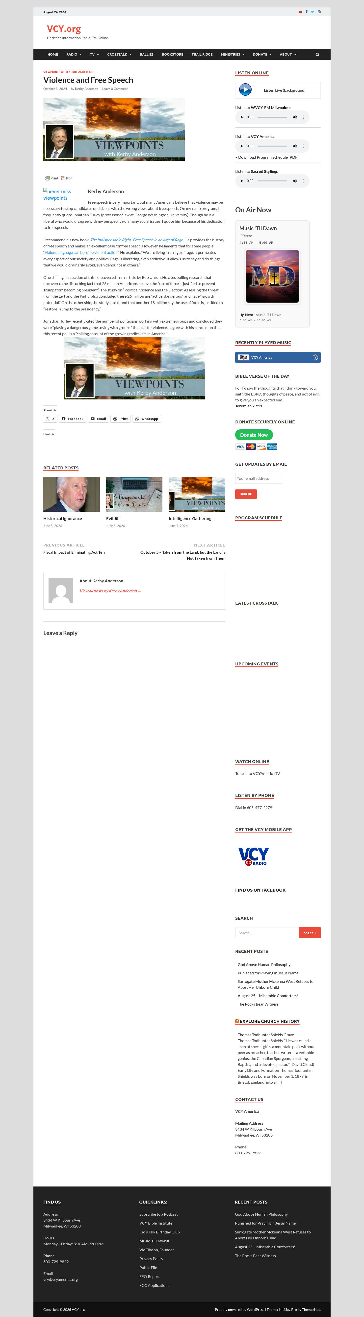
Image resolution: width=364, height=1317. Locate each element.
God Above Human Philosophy (264, 964)
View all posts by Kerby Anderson (110, 590)
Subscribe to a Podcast (158, 1214)
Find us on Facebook (260, 890)
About (286, 54)
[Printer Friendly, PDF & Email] (58, 180)
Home (53, 54)
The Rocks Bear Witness (258, 1004)
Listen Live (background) (285, 90)
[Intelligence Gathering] (197, 512)
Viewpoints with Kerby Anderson (68, 72)
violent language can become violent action (81, 252)
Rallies (147, 54)
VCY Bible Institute (155, 1223)
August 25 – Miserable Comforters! (268, 995)
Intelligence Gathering (190, 518)
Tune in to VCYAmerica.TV (257, 773)
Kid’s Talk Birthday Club (159, 1231)
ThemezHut (311, 1309)
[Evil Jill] (134, 512)
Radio (71, 54)
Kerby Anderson (86, 89)
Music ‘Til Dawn (154, 1240)
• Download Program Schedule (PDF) (267, 157)
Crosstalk (117, 54)
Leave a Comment (115, 89)
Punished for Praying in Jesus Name (268, 972)
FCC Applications (154, 1285)
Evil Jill (113, 518)
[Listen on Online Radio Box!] (315, 358)
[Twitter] (312, 11)
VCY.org (64, 28)
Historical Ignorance (62, 518)
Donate (260, 54)
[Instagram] (319, 11)
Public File (148, 1267)
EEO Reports (150, 1276)
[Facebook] (306, 11)
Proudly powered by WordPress (239, 1309)
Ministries (230, 54)
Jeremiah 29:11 (248, 405)
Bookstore (172, 54)
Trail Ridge (202, 54)
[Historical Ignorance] (71, 512)
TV (92, 54)
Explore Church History (270, 1021)
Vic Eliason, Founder (156, 1249)
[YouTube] (300, 11)
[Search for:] (278, 932)
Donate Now (254, 435)
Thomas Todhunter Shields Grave (266, 1034)
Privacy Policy (151, 1258)
